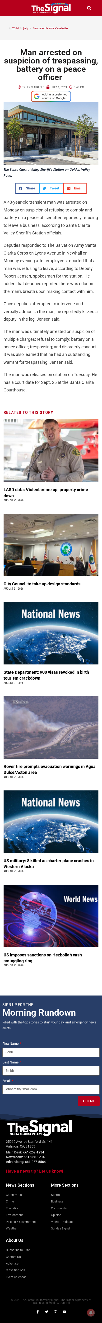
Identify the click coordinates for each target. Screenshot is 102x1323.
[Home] (6, 28)
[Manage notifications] (91, 1312)
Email (6, 1081)
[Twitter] (46, 1312)
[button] (12, 8)
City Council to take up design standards (43, 583)
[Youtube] (64, 1312)
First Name (10, 1043)
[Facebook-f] (37, 1312)
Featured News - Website (50, 28)
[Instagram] (55, 1312)
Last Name (10, 1062)
